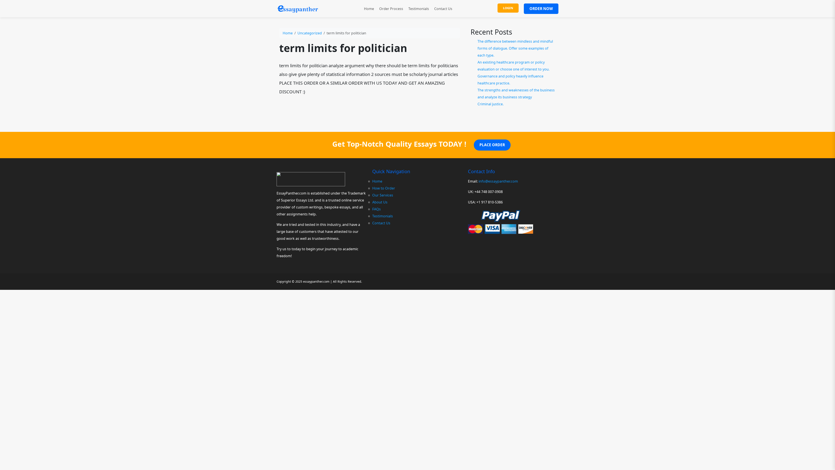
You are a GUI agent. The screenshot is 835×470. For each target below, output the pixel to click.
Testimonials (418, 8)
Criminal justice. (491, 104)
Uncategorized (309, 33)
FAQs (376, 209)
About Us (379, 202)
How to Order (383, 188)
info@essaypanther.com (498, 181)
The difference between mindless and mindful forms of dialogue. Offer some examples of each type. (515, 48)
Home (369, 8)
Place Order (492, 144)
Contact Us (443, 8)
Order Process (391, 8)
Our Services (382, 195)
